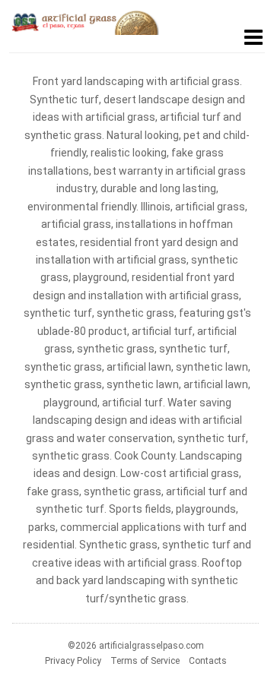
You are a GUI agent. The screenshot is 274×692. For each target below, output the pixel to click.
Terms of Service (145, 661)
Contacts (208, 661)
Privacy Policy (73, 661)
